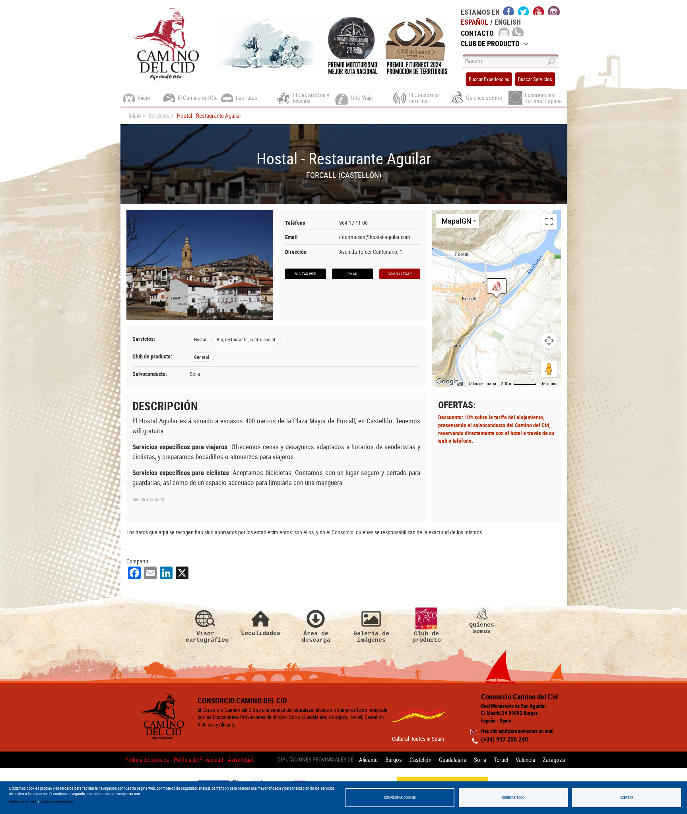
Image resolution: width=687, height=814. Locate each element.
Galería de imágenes (371, 636)
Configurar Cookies (400, 797)
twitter (524, 10)
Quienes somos (481, 628)
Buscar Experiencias (489, 79)
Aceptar (626, 797)
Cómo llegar (399, 274)
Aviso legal (240, 759)
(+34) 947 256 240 (504, 739)
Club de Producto (490, 43)
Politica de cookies (147, 759)
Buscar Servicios (535, 79)
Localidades (260, 633)
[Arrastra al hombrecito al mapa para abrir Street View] (549, 369)
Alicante (368, 759)
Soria (480, 759)
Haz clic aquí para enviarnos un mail (517, 730)
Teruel (501, 759)
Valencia (525, 759)
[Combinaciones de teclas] (459, 384)
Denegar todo (513, 797)
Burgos (393, 759)
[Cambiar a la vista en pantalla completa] (549, 222)
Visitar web (305, 274)
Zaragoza (554, 759)
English (508, 22)
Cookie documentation (57, 802)
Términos (550, 384)
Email (352, 274)
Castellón (420, 759)
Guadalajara (452, 759)
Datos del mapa (482, 384)
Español (474, 22)
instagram (554, 10)
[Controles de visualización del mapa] (549, 341)
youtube (539, 10)
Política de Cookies (22, 802)
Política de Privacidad (198, 759)
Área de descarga (316, 636)
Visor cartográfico (205, 636)
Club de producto (426, 636)
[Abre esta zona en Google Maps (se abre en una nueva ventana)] (447, 381)
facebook (508, 10)
